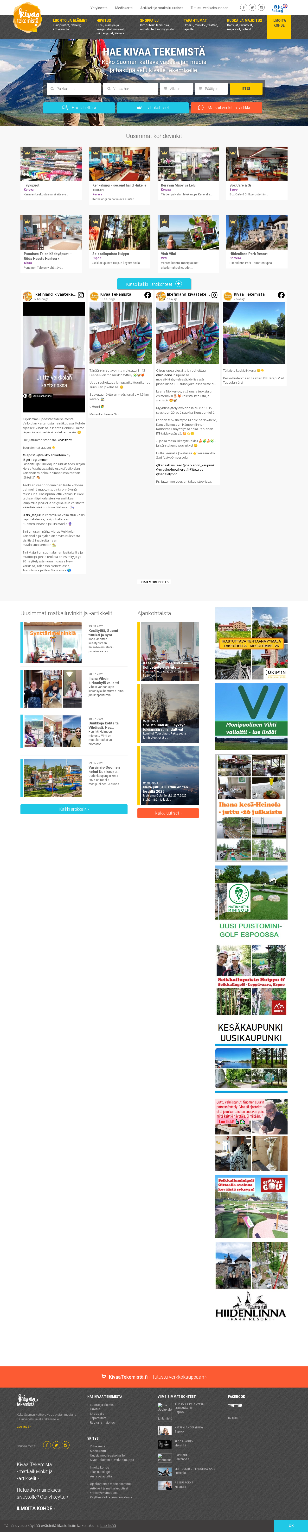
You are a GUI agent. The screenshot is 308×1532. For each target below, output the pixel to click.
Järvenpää (182, 1457)
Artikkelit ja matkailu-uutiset (161, 8)
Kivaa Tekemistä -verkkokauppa (112, 1460)
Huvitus (95, 1409)
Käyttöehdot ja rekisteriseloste (111, 1497)
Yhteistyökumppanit (104, 1493)
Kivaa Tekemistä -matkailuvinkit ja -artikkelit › (35, 1471)
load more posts (154, 582)
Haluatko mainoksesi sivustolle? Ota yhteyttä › (42, 1493)
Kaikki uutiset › (168, 813)
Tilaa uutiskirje (100, 1472)
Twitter (235, 1405)
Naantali (184, 1484)
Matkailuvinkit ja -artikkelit (230, 107)
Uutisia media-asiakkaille (107, 1455)
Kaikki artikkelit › (74, 809)
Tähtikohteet (157, 107)
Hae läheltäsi (83, 107)
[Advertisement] (154, 1349)
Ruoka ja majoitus (102, 1422)
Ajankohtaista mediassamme (110, 1484)
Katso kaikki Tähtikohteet (149, 284)
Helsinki (184, 1443)
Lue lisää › (24, 1426)
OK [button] (291, 1526)
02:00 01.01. (236, 1418)
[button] (53, 432)
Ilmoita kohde (99, 1467)
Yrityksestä (99, 8)
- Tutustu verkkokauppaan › (158, 1377)
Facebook (236, 1397)
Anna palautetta (101, 1476)
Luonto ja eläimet (102, 1405)
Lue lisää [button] (108, 1526)
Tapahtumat (98, 1418)
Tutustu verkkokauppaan (209, 8)
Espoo (189, 1408)
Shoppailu (97, 1413)
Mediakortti (124, 8)
